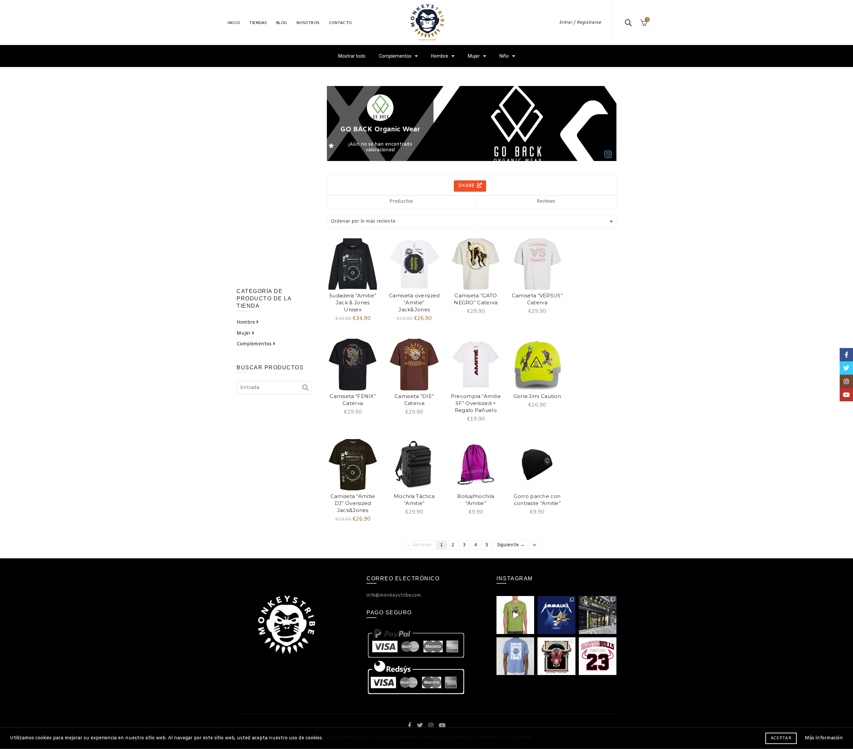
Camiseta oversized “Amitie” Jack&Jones (414, 302)
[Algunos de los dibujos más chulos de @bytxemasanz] (556, 615)
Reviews (546, 201)
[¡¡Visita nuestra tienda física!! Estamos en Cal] (597, 615)
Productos (401, 201)
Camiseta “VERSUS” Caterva (537, 299)
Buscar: (305, 387)
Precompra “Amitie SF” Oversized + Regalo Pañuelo (476, 403)
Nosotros (308, 22)
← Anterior (419, 545)
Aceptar (781, 738)
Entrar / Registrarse (580, 22)
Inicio (234, 22)
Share (467, 186)
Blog (281, 22)
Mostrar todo (352, 56)
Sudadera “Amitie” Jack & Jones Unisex (352, 302)
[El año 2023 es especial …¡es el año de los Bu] (597, 656)
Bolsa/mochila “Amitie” (475, 499)
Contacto (340, 22)
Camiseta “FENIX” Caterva (353, 399)
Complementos (395, 56)
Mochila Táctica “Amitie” (414, 499)
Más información (824, 738)
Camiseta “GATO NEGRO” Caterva (475, 299)
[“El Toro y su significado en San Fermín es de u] (556, 656)
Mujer (474, 56)
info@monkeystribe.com (394, 595)
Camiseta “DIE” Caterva (414, 399)
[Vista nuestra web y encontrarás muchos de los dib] (515, 615)
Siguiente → (511, 545)
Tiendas (258, 22)
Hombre (439, 56)
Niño (504, 56)
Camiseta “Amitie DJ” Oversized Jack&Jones (353, 503)
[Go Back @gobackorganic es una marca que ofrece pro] (515, 656)
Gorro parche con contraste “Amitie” (537, 499)
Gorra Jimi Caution (537, 396)
